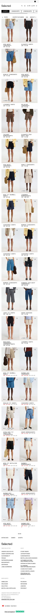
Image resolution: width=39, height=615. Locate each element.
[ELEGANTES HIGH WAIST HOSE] (29, 121)
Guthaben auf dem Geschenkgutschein (27, 560)
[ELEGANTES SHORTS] (29, 31)
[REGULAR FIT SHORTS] (10, 389)
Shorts (20, 537)
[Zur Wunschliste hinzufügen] (17, 20)
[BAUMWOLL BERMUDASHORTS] (29, 450)
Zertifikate (4, 565)
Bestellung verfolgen (8, 588)
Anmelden (4, 582)
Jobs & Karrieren (6, 567)
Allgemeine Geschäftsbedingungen (28, 566)
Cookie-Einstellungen (27, 571)
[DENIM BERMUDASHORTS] (29, 418)
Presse (3, 558)
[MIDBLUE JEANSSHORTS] (10, 61)
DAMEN (13, 537)
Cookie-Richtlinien (26, 569)
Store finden (25, 552)
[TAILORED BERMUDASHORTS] (10, 121)
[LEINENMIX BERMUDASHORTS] (29, 181)
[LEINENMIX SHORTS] (10, 91)
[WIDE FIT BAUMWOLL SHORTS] (10, 181)
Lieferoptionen (25, 554)
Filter (6, 17)
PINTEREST (24, 588)
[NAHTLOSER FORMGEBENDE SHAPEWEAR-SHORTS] (10, 328)
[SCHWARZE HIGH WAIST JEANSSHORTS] (29, 269)
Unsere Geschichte (7, 552)
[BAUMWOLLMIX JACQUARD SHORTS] (10, 480)
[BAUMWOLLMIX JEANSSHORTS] (29, 359)
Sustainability (5, 556)
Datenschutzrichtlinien (28, 564)
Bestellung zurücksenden (29, 558)
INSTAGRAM (24, 584)
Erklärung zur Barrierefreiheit (26, 573)
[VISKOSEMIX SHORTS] (10, 211)
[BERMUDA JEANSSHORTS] (29, 211)
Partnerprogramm (7, 560)
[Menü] (36, 6)
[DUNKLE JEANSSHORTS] (29, 151)
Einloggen (4, 584)
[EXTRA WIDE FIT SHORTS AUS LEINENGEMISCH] (10, 418)
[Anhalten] (35, 1)
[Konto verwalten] (25, 5)
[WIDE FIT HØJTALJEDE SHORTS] (10, 450)
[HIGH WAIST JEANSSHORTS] (10, 31)
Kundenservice (25, 556)
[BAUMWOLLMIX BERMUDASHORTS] (29, 510)
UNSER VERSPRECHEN (7, 554)
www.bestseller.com (8, 599)
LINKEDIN (23, 586)
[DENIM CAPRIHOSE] (29, 299)
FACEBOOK (23, 582)
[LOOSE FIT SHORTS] (10, 299)
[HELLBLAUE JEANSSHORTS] (29, 91)
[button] (10, 31)
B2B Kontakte (5, 562)
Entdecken (4, 537)
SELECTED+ (4, 586)
